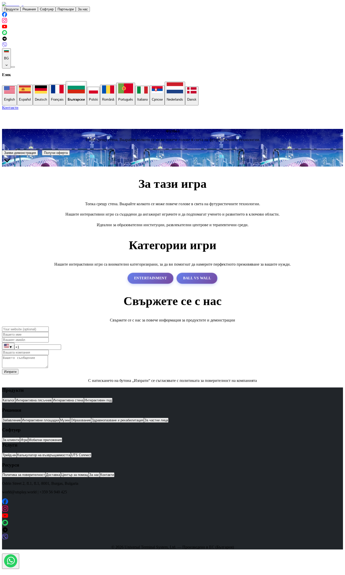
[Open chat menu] (10, 561)
